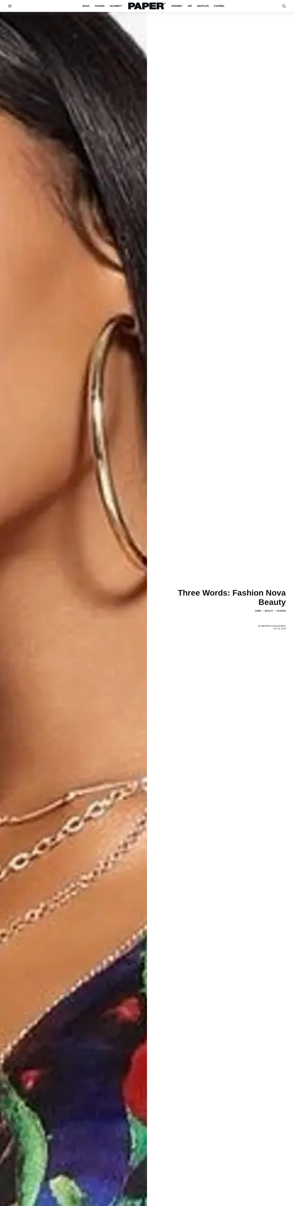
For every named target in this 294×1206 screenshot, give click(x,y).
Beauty (269, 611)
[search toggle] (284, 6)
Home (258, 611)
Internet (177, 6)
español (219, 6)
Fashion (99, 6)
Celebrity (116, 6)
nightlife (203, 6)
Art (190, 6)
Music (86, 6)
